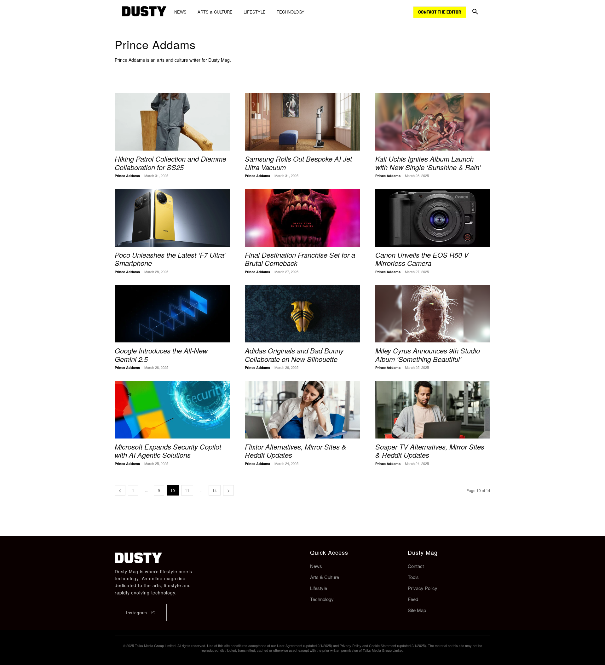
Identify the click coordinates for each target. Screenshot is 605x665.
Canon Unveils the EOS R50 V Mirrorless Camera (422, 259)
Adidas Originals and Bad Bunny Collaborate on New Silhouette (294, 355)
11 (187, 490)
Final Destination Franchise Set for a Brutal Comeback (300, 259)
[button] (475, 12)
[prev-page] (120, 490)
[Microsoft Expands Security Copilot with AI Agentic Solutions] (172, 410)
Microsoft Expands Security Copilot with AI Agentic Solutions (168, 451)
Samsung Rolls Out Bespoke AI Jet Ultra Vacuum (298, 163)
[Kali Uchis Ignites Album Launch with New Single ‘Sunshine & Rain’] (432, 122)
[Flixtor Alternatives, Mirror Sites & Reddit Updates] (302, 410)
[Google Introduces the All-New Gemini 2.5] (172, 314)
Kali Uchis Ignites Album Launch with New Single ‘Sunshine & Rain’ (428, 163)
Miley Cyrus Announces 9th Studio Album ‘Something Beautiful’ (427, 355)
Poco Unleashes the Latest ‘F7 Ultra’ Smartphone (170, 259)
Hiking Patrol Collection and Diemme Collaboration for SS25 (170, 163)
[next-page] (228, 490)
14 (214, 490)
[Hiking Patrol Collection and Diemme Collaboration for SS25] (172, 122)
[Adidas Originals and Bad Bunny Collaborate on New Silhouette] (302, 314)
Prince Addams (127, 175)
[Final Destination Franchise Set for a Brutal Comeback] (302, 218)
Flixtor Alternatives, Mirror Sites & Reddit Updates (295, 451)
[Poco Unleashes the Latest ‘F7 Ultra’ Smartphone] (172, 218)
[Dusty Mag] (144, 12)
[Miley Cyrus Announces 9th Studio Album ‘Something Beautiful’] (432, 314)
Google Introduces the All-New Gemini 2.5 (161, 355)
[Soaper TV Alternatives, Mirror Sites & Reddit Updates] (432, 410)
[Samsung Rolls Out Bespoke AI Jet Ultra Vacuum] (302, 122)
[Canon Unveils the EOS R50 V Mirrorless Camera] (432, 218)
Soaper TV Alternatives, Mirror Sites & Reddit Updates (429, 451)
